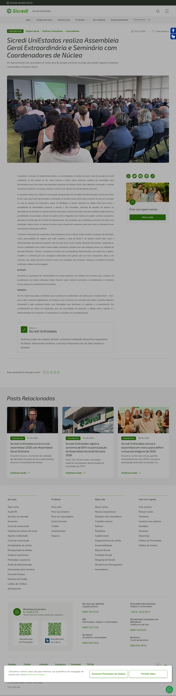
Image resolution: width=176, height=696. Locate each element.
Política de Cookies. (36, 674)
